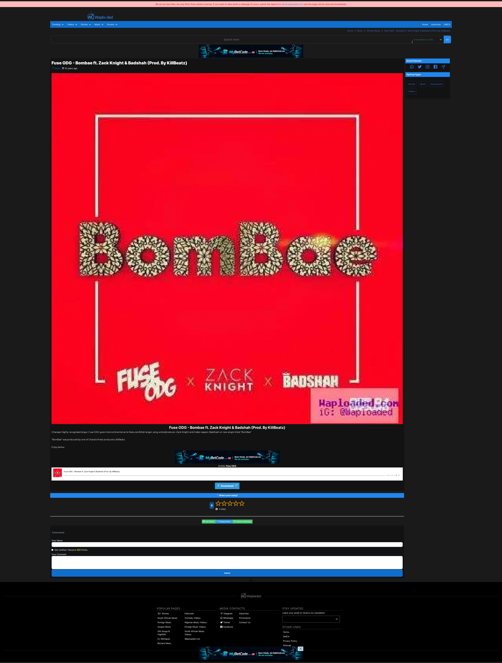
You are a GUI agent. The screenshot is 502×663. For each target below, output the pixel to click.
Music (57, 68)
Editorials (189, 613)
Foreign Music (164, 622)
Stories (411, 84)
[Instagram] (427, 67)
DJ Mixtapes (164, 639)
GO (447, 39)
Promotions (244, 618)
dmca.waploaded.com (292, 4)
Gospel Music (164, 627)
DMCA (447, 24)
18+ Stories (163, 613)
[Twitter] (419, 67)
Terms (286, 632)
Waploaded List (192, 639)
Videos (411, 91)
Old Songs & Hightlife (164, 633)
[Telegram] (443, 67)
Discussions (436, 84)
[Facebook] (435, 67)
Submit (227, 573)
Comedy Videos (192, 618)
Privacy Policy (290, 641)
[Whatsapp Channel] (412, 67)
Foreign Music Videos (195, 627)
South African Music (167, 618)
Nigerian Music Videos (196, 622)
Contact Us (244, 622)
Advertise (244, 613)
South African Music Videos (194, 633)
